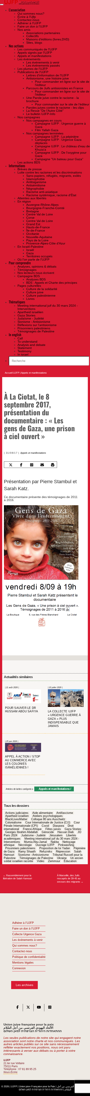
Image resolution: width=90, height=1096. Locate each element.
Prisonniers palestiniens (20, 848)
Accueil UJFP (12, 372)
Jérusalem (55, 835)
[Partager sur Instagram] (32, 465)
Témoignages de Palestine (36, 858)
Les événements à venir (27, 939)
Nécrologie (25, 845)
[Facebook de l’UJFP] (17, 1008)
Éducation (70, 861)
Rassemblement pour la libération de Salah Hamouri (17, 877)
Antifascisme (64, 812)
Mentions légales (23, 962)
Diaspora (58, 825)
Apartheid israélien (17, 816)
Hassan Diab (65, 832)
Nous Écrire (10, 1072)
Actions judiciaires (16, 812)
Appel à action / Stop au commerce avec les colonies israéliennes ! (22, 762)
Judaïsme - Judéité (33, 835)
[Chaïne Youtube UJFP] (39, 1008)
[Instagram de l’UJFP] (50, 1008)
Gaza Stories (73, 829)
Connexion (19, 968)
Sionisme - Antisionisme (33, 854)
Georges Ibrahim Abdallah (21, 832)
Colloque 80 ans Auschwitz (48, 819)
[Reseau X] (28, 1008)
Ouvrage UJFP (45, 845)
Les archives (24, 985)
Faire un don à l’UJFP (26, 928)
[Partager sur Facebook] (21, 465)
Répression (63, 851)
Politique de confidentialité (28, 957)
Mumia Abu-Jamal (35, 841)
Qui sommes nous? (24, 945)
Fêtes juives (53, 829)
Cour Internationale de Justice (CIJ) (47, 822)
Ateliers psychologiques (48, 816)
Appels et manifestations (34, 372)
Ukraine (62, 858)
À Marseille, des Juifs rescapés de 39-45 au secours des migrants (70, 878)
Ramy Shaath (27, 851)
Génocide (48, 832)
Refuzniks (46, 851)
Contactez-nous (22, 951)
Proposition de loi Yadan (54, 848)
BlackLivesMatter (16, 819)
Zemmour (54, 861)
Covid (45, 825)
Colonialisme (13, 822)
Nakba (55, 841)
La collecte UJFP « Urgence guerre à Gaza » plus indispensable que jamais (64, 719)
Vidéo (40, 861)
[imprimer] (53, 465)
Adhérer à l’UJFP (23, 922)
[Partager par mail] (42, 465)
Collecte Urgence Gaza (27, 934)
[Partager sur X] (11, 465)
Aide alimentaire (42, 812)
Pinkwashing (66, 845)
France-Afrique (32, 829)
